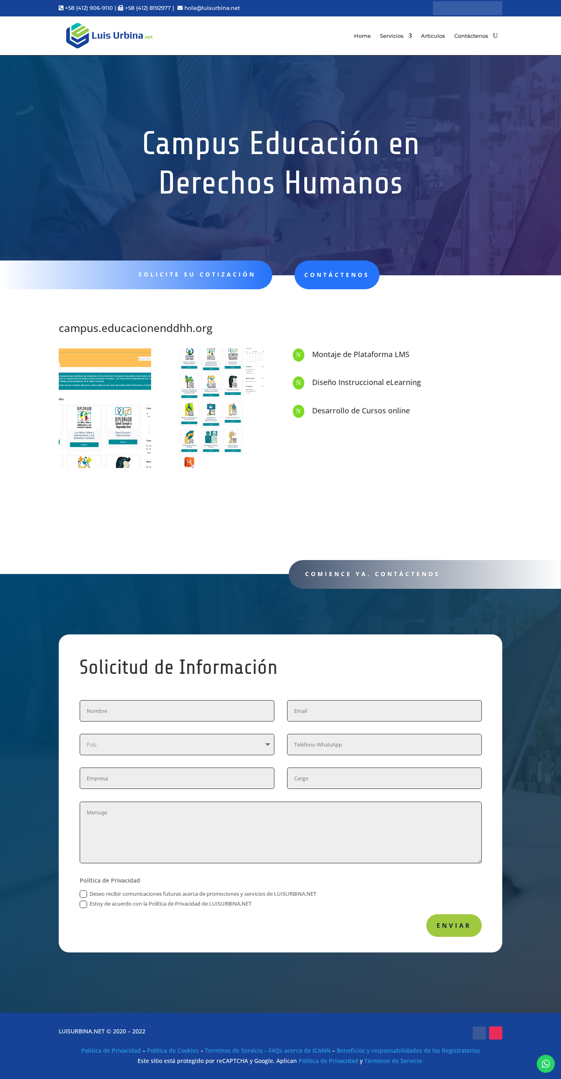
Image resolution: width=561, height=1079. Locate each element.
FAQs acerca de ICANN (300, 1050)
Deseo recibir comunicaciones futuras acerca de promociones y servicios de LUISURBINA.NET (203, 893)
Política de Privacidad (111, 1050)
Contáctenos (471, 35)
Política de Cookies (173, 1050)
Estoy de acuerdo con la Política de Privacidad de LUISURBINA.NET (171, 903)
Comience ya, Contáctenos (372, 574)
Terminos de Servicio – (237, 1050)
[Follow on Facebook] (479, 1033)
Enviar (454, 925)
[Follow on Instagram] (495, 1033)
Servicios (392, 35)
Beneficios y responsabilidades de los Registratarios (408, 1050)
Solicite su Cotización (197, 274)
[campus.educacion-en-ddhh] (105, 468)
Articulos (433, 35)
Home (362, 35)
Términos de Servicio (393, 1061)
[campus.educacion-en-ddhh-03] (222, 468)
